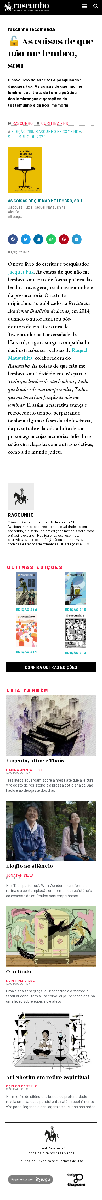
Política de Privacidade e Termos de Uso (51, 1161)
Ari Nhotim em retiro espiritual (47, 1077)
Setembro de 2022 (27, 136)
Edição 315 (75, 610)
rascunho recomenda (31, 29)
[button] (84, 6)
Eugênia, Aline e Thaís (35, 760)
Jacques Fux (21, 271)
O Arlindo (18, 971)
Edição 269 (22, 131)
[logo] (39, 6)
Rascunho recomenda (58, 131)
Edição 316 (26, 610)
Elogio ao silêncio (29, 866)
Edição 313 (75, 653)
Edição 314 (26, 652)
